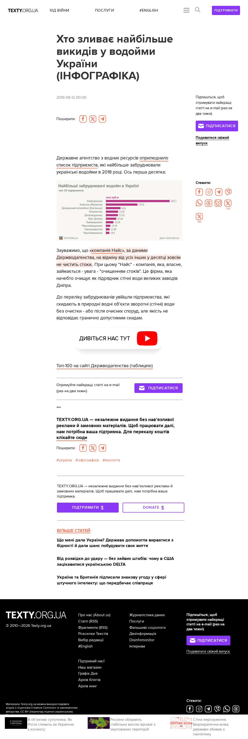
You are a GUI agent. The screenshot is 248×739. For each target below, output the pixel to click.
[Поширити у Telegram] (102, 119)
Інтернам (137, 646)
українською (63, 712)
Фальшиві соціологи (147, 627)
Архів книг (87, 686)
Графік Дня (88, 673)
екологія (112, 460)
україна (65, 460)
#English (85, 646)
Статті (83, 621)
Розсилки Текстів (93, 633)
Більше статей (73, 530)
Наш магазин (89, 667)
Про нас (85, 615)
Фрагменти (88, 627)
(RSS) (93, 621)
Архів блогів (89, 679)
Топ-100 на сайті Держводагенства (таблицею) (104, 366)
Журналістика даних (147, 615)
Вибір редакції (91, 640)
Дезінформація (142, 633)
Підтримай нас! (91, 661)
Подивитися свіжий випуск (208, 651)
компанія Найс (107, 250)
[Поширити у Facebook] (83, 119)
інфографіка (88, 460)
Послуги (136, 621)
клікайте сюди (71, 437)
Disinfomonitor (141, 640)
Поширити (66, 118)
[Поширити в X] (92, 119)
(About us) (101, 615)
